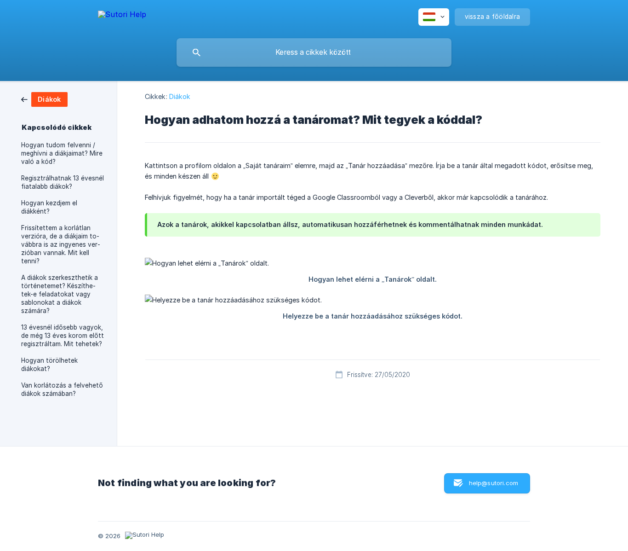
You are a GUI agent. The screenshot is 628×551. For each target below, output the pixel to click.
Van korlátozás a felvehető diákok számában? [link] (62, 389)
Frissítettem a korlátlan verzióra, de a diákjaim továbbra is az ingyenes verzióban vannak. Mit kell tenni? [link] (60, 244)
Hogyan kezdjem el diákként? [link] (49, 207)
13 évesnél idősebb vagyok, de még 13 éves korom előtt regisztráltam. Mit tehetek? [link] (62, 336)
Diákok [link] (180, 96)
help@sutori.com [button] (493, 483)
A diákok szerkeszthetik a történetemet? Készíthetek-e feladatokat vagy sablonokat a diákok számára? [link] (59, 294)
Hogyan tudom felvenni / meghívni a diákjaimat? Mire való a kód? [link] (62, 153)
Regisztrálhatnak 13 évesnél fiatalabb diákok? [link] (62, 182)
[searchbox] (314, 52)
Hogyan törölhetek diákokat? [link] (49, 364)
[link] (44, 98)
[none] (122, 15)
